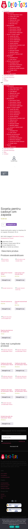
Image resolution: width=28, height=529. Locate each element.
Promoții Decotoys (9, 77)
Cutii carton (13, 59)
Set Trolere (13, 73)
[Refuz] (25, 523)
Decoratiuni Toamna (15, 29)
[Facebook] (12, 501)
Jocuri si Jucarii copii (13, 34)
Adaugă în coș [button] (6, 280)
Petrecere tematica (15, 66)
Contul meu (14, 161)
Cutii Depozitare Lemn (16, 14)
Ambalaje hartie (14, 63)
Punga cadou (13, 70)
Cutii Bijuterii (13, 18)
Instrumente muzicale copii (17, 45)
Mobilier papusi (14, 52)
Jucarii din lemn (14, 36)
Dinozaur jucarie (14, 50)
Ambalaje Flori (14, 57)
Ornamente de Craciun (7, 238)
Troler (8, 72)
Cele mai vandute (9, 75)
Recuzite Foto (13, 23)
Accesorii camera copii (16, 54)
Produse (6, 11)
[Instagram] (15, 501)
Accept (12, 526)
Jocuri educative (14, 41)
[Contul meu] (14, 158)
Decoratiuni (10, 25)
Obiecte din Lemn (15, 20)
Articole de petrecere (13, 61)
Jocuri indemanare (15, 39)
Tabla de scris (14, 47)
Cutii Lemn (10, 13)
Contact (6, 80)
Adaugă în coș (11, 224)
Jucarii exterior (14, 43)
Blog (5, 79)
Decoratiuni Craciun (15, 31)
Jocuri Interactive (15, 38)
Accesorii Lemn (14, 22)
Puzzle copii (13, 48)
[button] (14, 82)
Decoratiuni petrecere (16, 64)
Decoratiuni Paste (15, 27)
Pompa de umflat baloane (17, 68)
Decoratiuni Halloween (16, 32)
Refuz (17, 526)
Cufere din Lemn (14, 16)
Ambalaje (9, 56)
